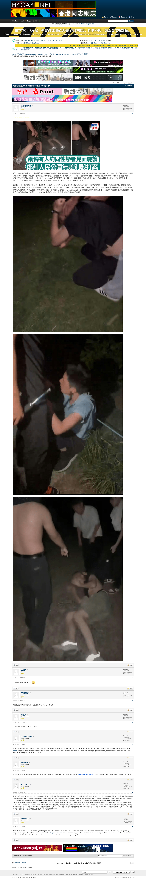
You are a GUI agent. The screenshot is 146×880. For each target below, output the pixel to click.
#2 (132, 677)
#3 (132, 700)
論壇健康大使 (26, 106)
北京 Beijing (50, 40)
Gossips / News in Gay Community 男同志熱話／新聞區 (72, 54)
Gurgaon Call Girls (55, 833)
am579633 (25, 784)
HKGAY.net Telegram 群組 (86, 24)
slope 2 (15, 750)
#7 (132, 792)
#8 (132, 826)
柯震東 (23, 715)
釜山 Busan (35, 43)
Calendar (124, 17)
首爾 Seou (27, 43)
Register (35, 21)
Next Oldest (17, 855)
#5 (132, 744)
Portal (106, 17)
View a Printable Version (20, 862)
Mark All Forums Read (65, 874)
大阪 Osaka (101, 40)
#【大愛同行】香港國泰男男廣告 (101, 48)
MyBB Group (32, 877)
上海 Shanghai (40, 40)
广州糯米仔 (25, 693)
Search (114, 17)
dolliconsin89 (26, 737)
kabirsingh (25, 819)
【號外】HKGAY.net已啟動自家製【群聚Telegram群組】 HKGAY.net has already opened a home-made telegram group (83, 45)
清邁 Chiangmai (105, 43)
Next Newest (27, 855)
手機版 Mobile (89, 874)
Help (132, 17)
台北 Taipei (58, 40)
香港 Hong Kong (29, 40)
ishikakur (24, 763)
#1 (132, 113)
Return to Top (41, 874)
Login (29, 21)
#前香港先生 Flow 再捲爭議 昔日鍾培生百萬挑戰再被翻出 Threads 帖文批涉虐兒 (48, 48)
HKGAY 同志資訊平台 (18, 54)
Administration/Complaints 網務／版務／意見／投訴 (40, 54)
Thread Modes (129, 85)
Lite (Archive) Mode (52, 874)
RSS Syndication (78, 874)
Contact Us (15, 874)
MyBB (19, 877)
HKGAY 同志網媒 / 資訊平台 (28, 874)
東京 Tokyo (92, 40)
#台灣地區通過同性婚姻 (82, 48)
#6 (132, 770)
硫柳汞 (23, 670)
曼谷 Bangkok (95, 43)
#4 (132, 722)
